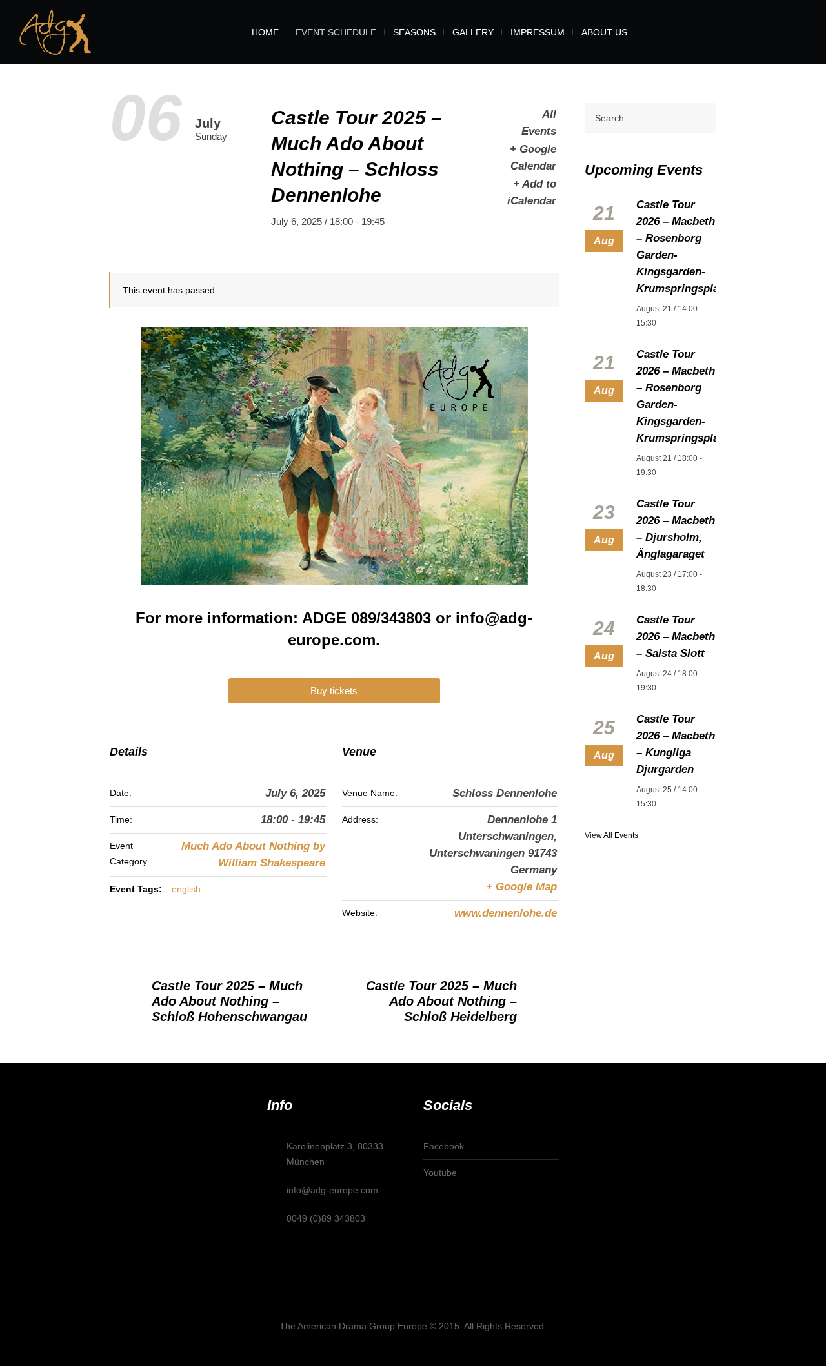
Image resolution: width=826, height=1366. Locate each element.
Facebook (443, 1146)
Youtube (440, 1172)
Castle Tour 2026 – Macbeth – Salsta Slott (675, 636)
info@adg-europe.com (332, 1190)
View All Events (611, 835)
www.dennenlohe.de (505, 913)
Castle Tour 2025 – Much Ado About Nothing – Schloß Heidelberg (441, 1001)
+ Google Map (521, 887)
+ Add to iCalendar (531, 192)
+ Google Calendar (533, 157)
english (186, 889)
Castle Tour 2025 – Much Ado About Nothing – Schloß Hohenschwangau (229, 1001)
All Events (538, 122)
